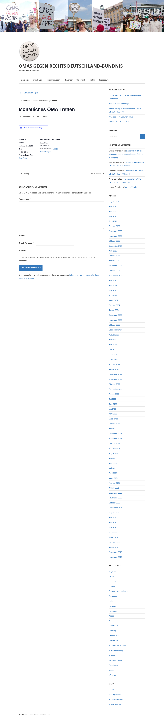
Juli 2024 (112, 280)
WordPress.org (115, 704)
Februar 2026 (114, 226)
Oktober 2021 (114, 443)
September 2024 (115, 276)
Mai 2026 (112, 216)
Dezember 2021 (115, 434)
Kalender (69, 80)
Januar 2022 (114, 429)
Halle (111, 601)
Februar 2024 (114, 305)
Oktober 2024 (114, 271)
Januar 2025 (114, 261)
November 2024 (115, 266)
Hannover (113, 611)
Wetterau (112, 675)
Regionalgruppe (115, 660)
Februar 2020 (114, 542)
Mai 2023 (112, 350)
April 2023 (113, 355)
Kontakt (92, 80)
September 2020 (115, 508)
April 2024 (113, 295)
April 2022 (113, 414)
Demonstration (115, 596)
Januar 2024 (114, 310)
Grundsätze (37, 80)
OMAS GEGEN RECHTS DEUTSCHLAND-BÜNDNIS (71, 66)
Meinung (112, 631)
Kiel (110, 621)
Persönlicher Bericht (117, 645)
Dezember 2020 (115, 493)
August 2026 (114, 201)
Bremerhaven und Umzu (119, 591)
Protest (112, 655)
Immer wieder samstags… (120, 104)
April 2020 (113, 532)
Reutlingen (113, 665)
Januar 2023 (114, 369)
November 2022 (115, 379)
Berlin (111, 576)
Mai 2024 (112, 290)
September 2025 (115, 246)
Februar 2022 (114, 424)
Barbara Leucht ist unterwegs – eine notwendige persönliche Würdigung (126, 154)
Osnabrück (113, 641)
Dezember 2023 (115, 315)
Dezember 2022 (115, 374)
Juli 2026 (112, 206)
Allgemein (113, 571)
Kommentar (24, 199)
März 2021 (113, 478)
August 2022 (114, 394)
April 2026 (113, 221)
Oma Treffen (23, 158)
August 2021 (114, 453)
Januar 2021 (114, 488)
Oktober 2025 (114, 241)
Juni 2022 (113, 404)
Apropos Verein (130, 187)
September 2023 (115, 330)
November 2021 (115, 439)
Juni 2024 (113, 285)
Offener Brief (114, 636)
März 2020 (113, 537)
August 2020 (114, 513)
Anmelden (113, 689)
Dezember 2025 (115, 231)
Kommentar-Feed (116, 699)
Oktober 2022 (114, 384)
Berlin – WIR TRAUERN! (119, 122)
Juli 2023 (112, 340)
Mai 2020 (112, 527)
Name (22, 235)
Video (111, 670)
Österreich (80, 80)
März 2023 (113, 360)
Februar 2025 (114, 256)
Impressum (104, 80)
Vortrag (26, 173)
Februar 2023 (114, 364)
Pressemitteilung (116, 650)
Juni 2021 (113, 463)
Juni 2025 (113, 251)
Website (22, 251)
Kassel (111, 616)
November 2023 (115, 320)
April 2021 (113, 473)
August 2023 (114, 335)
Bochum (112, 581)
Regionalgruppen (53, 80)
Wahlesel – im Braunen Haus (121, 117)
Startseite (25, 80)
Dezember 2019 (115, 552)
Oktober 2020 (114, 503)
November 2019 (115, 557)
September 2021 (115, 448)
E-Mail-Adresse (26, 243)
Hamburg (112, 606)
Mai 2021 (112, 468)
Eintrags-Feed (114, 694)
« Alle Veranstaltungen (28, 92)
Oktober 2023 (114, 325)
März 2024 (113, 300)
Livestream (113, 626)
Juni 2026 (113, 211)
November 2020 (115, 498)
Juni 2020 (113, 523)
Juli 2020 (112, 518)
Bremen (112, 586)
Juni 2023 (113, 345)
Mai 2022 (112, 409)
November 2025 (115, 236)
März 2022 (113, 419)
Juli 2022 (112, 399)
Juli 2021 (112, 458)
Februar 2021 (114, 483)
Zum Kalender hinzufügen (34, 128)
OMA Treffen (96, 173)
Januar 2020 (114, 547)
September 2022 (115, 389)
